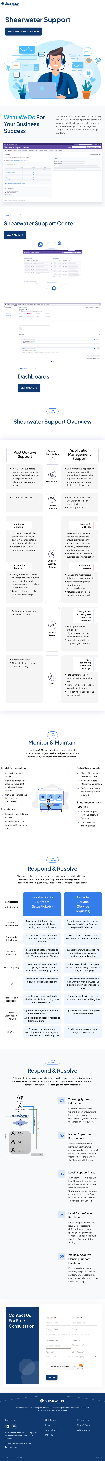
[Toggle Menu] (100, 4)
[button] (51, 361)
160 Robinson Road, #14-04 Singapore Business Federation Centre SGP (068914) (21, 1435)
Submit (51, 1377)
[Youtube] (14, 1426)
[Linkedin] (7, 1426)
